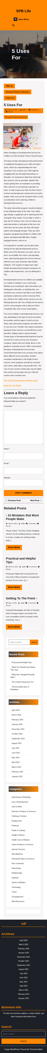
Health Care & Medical (20, 840)
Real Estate (16, 868)
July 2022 (15, 748)
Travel (14, 892)
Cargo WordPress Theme (15, 1049)
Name (7, 449)
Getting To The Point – (21, 598)
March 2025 (16, 715)
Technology (16, 887)
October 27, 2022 (12, 109)
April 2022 (16, 762)
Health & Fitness (18, 835)
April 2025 (16, 710)
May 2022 (16, 757)
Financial (15, 826)
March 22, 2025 (13, 566)
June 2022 (16, 753)
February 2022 (17, 772)
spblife (24, 109)
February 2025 (17, 720)
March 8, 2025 (12, 523)
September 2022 (18, 739)
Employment (17, 821)
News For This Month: (12, 385)
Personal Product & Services (17, 92)
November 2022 (18, 729)
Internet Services (18, 849)
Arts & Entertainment (20, 802)
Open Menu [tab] (23, 19)
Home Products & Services (22, 844)
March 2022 (16, 767)
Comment (8, 406)
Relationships (17, 873)
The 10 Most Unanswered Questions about (21, 380)
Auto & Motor (17, 807)
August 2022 (17, 743)
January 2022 (17, 776)
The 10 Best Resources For (23, 682)
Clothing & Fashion (19, 816)
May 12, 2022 (12, 603)
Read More (15, 548)
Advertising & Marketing (21, 797)
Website (7, 478)
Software (15, 878)
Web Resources (18, 901)
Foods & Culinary (18, 830)
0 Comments (32, 523)
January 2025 (17, 724)
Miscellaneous (17, 854)
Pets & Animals (18, 863)
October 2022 (17, 734)
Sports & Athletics (19, 882)
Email (7, 463)
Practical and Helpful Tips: (22, 662)
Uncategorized (17, 897)
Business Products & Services (24, 811)
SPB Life (23, 11)
